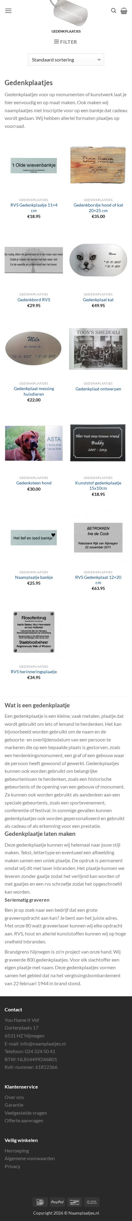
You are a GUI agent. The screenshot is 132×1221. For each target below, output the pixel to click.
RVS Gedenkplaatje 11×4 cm (33, 208)
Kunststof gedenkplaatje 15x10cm (98, 485)
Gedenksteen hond (34, 482)
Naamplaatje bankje (34, 577)
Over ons (14, 1097)
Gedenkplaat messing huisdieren (34, 391)
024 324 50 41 (40, 1051)
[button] (8, 10)
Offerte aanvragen (24, 1120)
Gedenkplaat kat (98, 299)
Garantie (14, 1105)
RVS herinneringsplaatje (34, 671)
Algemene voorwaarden (30, 1158)
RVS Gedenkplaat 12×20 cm (98, 580)
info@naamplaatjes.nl (43, 1043)
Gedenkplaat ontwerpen (98, 388)
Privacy (12, 1166)
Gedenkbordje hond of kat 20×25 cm (98, 208)
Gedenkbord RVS (33, 299)
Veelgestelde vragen (26, 1113)
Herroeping (17, 1150)
